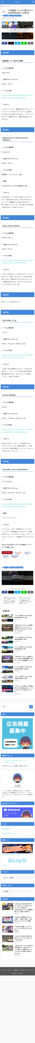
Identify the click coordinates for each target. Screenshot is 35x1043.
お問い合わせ (22, 970)
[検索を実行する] (31, 706)
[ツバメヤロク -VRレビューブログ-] (17, 2)
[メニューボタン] (2, 2)
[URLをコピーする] (30, 43)
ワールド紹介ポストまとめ (15, 15)
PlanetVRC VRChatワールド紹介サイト (13, 855)
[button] (4, 43)
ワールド (6, 15)
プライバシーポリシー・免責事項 (10, 970)
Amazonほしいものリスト (9, 833)
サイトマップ (30, 970)
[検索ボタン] (33, 2)
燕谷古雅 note (6, 829)
